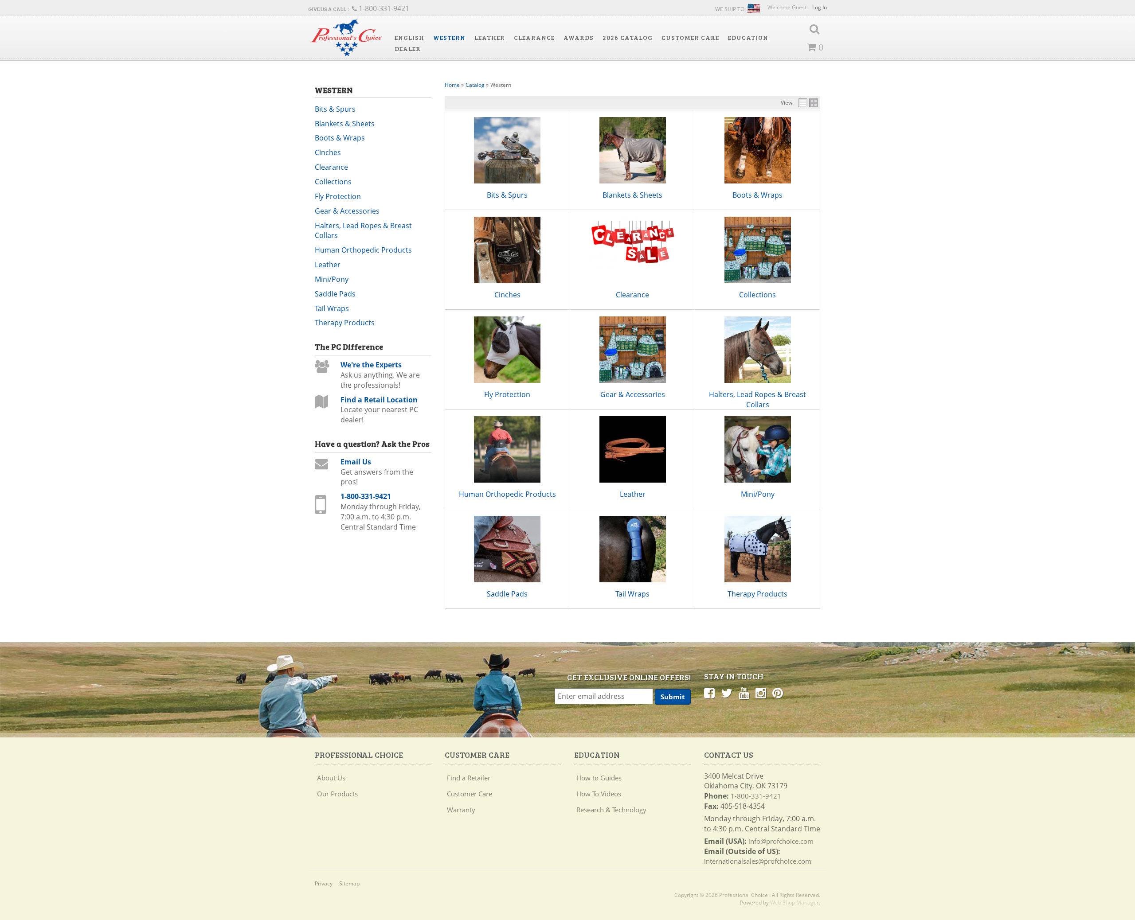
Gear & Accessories (632, 394)
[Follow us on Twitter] (726, 692)
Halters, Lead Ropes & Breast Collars (757, 399)
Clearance (632, 295)
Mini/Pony (758, 494)
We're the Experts (371, 365)
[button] (409, 37)
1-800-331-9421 (365, 496)
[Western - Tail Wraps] (632, 549)
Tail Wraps (632, 594)
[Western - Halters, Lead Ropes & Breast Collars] (757, 349)
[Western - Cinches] (507, 250)
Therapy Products (757, 594)
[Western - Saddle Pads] (507, 549)
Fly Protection (507, 394)
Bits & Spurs (507, 195)
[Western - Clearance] (632, 244)
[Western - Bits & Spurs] (507, 150)
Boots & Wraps (757, 195)
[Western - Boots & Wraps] (757, 150)
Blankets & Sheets (632, 195)
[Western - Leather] (632, 449)
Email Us (355, 462)
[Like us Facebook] (709, 692)
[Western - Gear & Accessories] (632, 349)
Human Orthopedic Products (507, 494)
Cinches (507, 295)
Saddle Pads (507, 594)
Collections (757, 295)
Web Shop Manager (794, 902)
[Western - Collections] (757, 250)
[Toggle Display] (808, 102)
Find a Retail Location (379, 400)
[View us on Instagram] (760, 692)
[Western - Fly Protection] (507, 349)
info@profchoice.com (781, 841)
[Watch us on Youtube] (744, 692)
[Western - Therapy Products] (757, 549)
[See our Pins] (777, 692)
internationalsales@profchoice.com (757, 861)
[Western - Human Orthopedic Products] (507, 449)
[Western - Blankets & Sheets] (632, 150)
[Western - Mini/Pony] (757, 449)
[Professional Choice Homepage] (346, 38)
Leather (633, 494)
